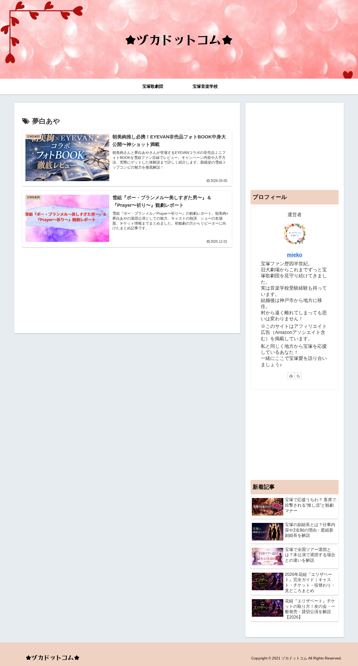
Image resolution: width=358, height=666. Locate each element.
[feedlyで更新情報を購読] (291, 375)
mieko (294, 255)
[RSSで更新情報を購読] (298, 375)
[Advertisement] (127, 288)
